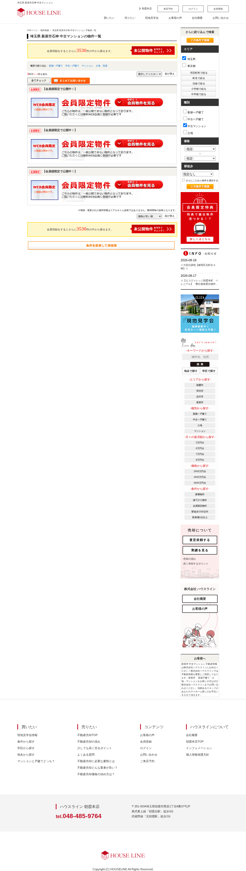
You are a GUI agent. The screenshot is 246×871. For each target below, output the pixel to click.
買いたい (109, 17)
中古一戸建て (72, 65)
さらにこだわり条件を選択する (201, 180)
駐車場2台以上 (200, 517)
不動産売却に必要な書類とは (96, 761)
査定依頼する (199, 539)
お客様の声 (175, 17)
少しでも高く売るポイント (94, 748)
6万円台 (200, 448)
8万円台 (200, 460)
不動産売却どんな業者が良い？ (97, 767)
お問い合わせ (221, 17)
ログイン (193, 8)
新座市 (199, 402)
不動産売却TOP (87, 735)
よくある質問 (86, 754)
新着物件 (199, 494)
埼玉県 (191, 59)
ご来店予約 (147, 761)
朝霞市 (199, 385)
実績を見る (200, 550)
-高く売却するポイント (195, 563)
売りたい (130, 17)
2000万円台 (200, 471)
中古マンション (197, 126)
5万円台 (200, 442)
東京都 (191, 65)
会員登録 (218, 8)
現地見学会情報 (27, 735)
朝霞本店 (147, 8)
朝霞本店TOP (195, 741)
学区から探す (26, 748)
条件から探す (26, 741)
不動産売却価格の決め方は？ (96, 774)
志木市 (199, 396)
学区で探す (209, 370)
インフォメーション (199, 748)
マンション (87, 65)
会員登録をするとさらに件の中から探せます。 (80, 50)
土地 (98, 65)
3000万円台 (200, 477)
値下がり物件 (200, 500)
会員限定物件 (200, 506)
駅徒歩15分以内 (200, 511)
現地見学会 (152, 17)
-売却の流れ (189, 558)
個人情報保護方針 (197, 754)
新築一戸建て (56, 65)
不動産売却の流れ (88, 741)
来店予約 (168, 8)
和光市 (199, 390)
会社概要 (197, 17)
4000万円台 (200, 483)
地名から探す (26, 754)
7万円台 (200, 454)
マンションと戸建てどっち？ (36, 761)
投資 (105, 65)
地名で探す (191, 370)
